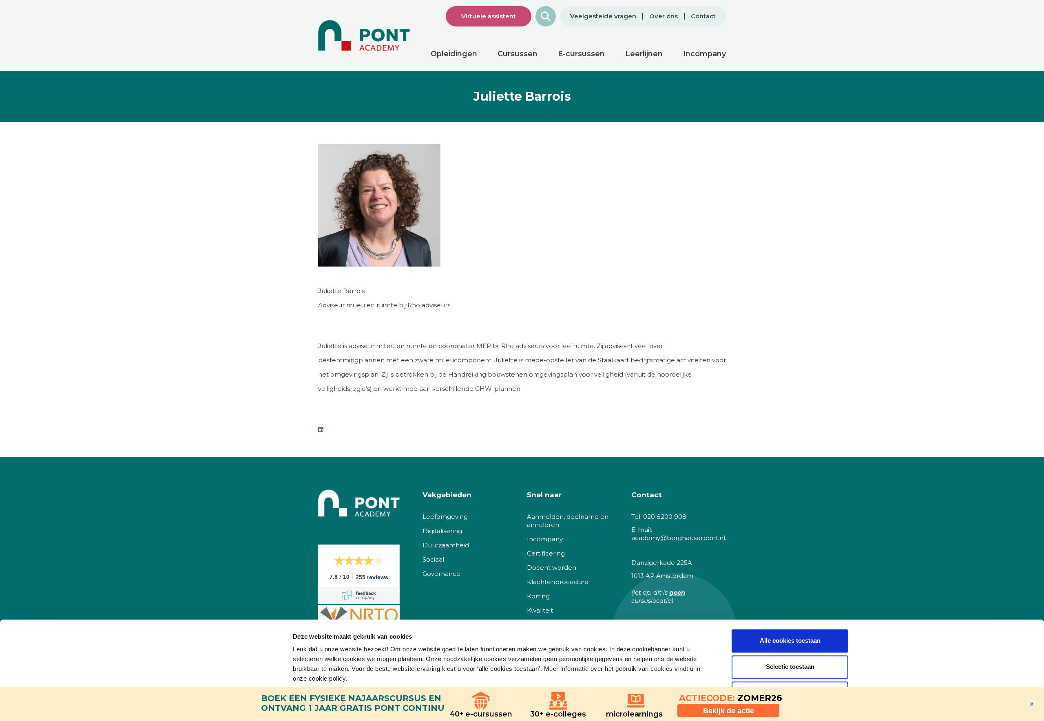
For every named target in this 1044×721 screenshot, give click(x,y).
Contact (703, 16)
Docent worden (551, 567)
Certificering (546, 553)
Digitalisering (442, 531)
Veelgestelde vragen (603, 16)
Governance (441, 574)
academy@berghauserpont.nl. (678, 538)
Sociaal (433, 559)
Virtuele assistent (488, 16)
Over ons (663, 16)
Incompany (545, 539)
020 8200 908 (664, 516)
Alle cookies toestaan (790, 640)
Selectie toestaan (790, 666)
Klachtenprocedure (557, 582)
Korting (538, 596)
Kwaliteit (540, 610)
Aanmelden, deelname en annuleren (567, 521)
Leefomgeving (445, 516)
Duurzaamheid (445, 545)
